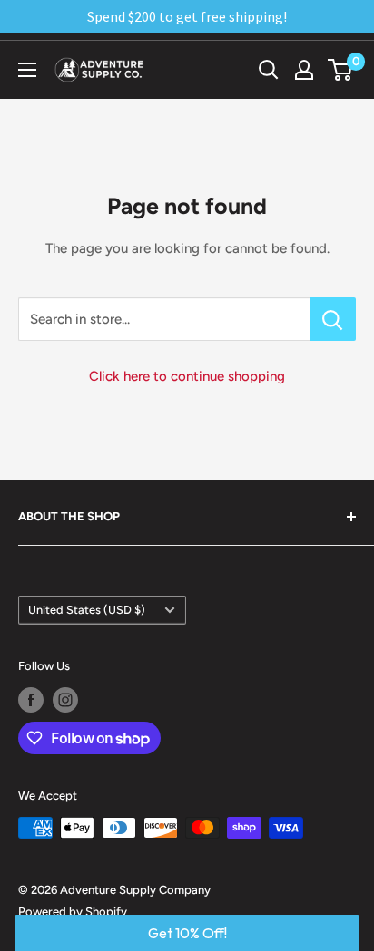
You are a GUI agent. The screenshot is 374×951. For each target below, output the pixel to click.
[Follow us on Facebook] (31, 700)
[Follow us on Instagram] (65, 700)
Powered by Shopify (72, 911)
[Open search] (269, 70)
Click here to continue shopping (187, 376)
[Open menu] (27, 70)
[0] (341, 70)
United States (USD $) (86, 609)
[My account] (304, 70)
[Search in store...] (333, 319)
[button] (187, 933)
